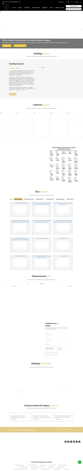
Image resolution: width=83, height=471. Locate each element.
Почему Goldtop (36, 7)
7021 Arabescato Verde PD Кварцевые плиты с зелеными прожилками (64, 215)
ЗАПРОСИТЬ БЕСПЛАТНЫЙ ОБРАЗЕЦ (73, 9)
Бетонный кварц (50, 199)
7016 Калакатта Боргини (42, 251)
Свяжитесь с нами (59, 7)
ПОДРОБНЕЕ (12, 94)
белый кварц (66, 469)
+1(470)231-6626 (48, 439)
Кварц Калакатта (40, 199)
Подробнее (7, 45)
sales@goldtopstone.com (15, 1)
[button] (81, 29)
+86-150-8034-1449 (6, 1)
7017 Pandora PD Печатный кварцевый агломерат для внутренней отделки (21, 251)
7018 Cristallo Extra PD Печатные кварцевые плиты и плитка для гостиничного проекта (42, 233)
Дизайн (19, 7)
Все (11, 199)
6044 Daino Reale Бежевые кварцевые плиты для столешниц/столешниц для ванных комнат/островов (21, 233)
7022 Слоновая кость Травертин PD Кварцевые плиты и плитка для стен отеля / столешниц (42, 215)
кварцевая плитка (60, 467)
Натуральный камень (56, 441)
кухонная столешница (63, 465)
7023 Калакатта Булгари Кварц (21, 215)
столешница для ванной (31, 465)
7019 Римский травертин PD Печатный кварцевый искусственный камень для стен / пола (64, 233)
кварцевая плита (50, 467)
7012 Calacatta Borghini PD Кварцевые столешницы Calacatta (42, 268)
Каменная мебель (47, 441)
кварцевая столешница (23, 467)
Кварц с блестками (71, 199)
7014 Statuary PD (63, 251)
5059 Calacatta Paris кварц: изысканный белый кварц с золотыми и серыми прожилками (63, 417)
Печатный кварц (18, 199)
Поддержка (44, 7)
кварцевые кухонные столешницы (37, 467)
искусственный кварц (20, 465)
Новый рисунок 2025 (28, 199)
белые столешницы (56, 469)
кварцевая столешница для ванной (21, 469)
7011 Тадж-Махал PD (63, 268)
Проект (51, 7)
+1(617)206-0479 (55, 439)
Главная (14, 7)
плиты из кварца (34, 469)
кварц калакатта (43, 465)
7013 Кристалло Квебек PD (21, 268)
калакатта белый (52, 465)
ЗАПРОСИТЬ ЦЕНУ (73, 6)
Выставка (74, 438)
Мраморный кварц (60, 199)
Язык (78, 2)
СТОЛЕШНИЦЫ (27, 7)
